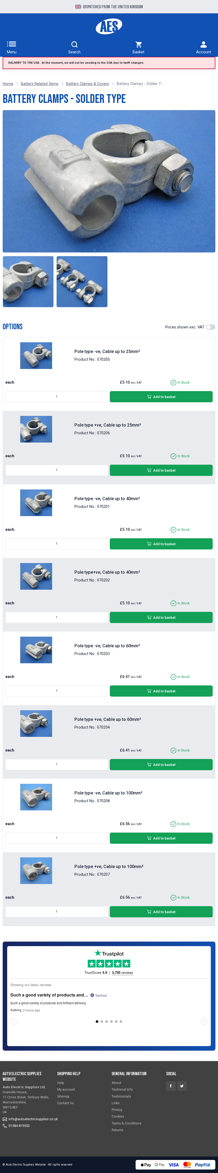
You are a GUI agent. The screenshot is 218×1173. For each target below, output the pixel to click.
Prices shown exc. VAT (184, 327)
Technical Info (122, 1089)
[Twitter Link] (182, 1086)
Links (116, 1103)
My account (66, 1089)
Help (60, 1083)
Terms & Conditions (126, 1123)
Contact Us (65, 1103)
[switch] (210, 327)
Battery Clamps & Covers (87, 84)
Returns (117, 1130)
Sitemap (63, 1096)
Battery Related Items (39, 84)
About (116, 1083)
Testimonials (121, 1096)
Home (8, 84)
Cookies (118, 1116)
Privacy (117, 1110)
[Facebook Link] (171, 1086)
